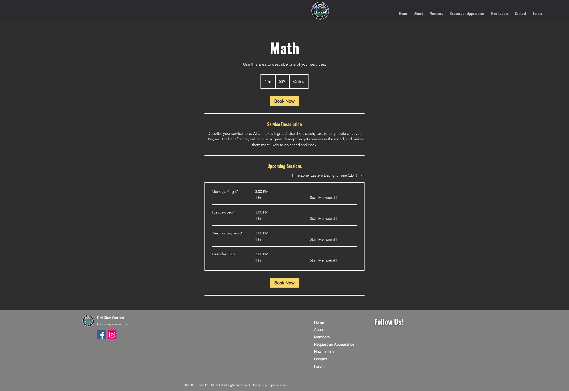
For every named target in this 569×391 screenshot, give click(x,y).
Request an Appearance (334, 344)
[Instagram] (112, 334)
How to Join (324, 351)
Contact (320, 359)
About (319, 329)
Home (319, 322)
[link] (284, 101)
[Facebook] (101, 334)
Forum (319, 366)
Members (322, 337)
